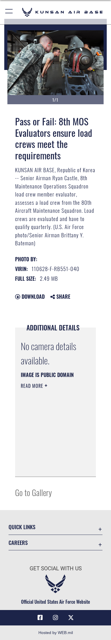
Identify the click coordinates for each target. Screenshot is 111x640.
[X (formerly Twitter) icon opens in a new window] (71, 617)
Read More (33, 385)
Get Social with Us (56, 568)
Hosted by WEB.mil (55, 632)
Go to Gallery (33, 492)
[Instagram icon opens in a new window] (55, 617)
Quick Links (22, 527)
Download (32, 296)
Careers (18, 542)
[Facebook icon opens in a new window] (40, 617)
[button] (9, 12)
